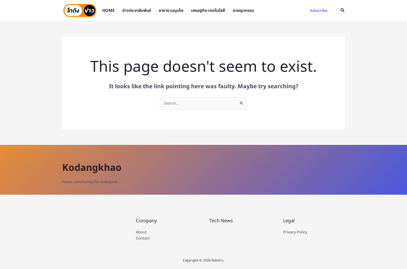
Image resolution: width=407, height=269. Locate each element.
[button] (318, 11)
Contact (143, 238)
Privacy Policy (295, 232)
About (141, 232)
